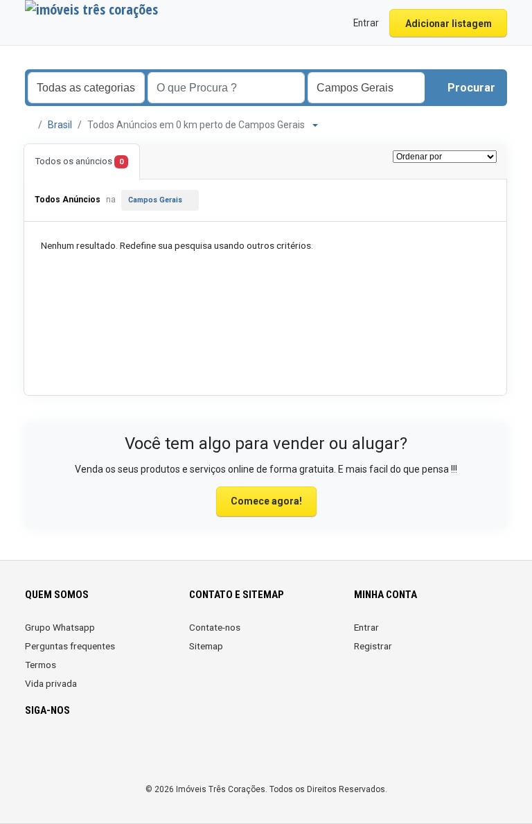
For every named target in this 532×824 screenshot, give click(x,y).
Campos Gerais (155, 199)
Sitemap (206, 645)
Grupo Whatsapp (60, 627)
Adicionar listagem (448, 23)
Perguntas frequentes (70, 645)
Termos (40, 664)
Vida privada (51, 683)
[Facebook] (33, 751)
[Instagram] (53, 751)
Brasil (60, 124)
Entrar (366, 627)
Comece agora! (266, 501)
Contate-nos (214, 627)
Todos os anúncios (79, 161)
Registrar (373, 645)
